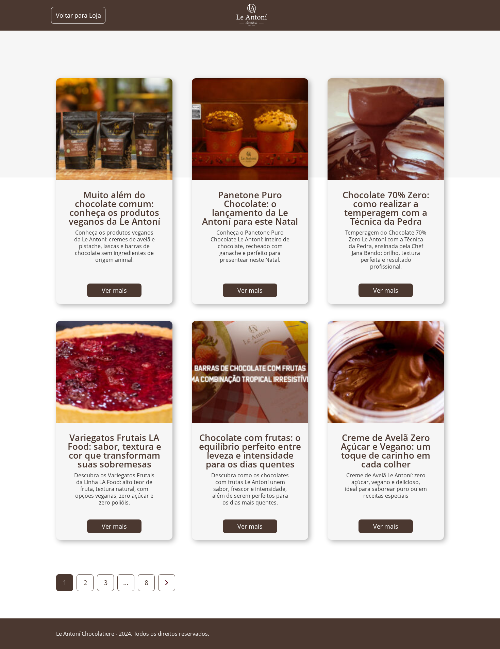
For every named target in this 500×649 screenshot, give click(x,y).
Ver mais (114, 290)
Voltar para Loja (78, 15)
